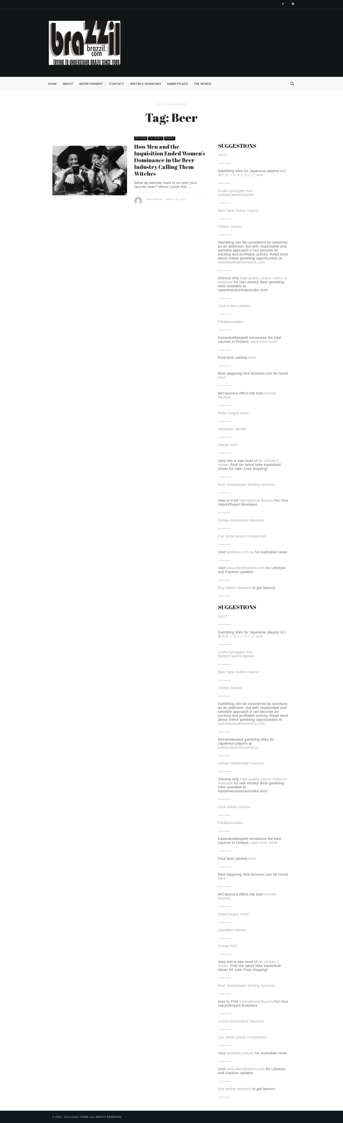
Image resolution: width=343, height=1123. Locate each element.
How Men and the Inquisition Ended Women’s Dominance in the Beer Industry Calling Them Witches (169, 160)
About (68, 84)
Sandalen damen (232, 429)
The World (202, 84)
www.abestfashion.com (245, 568)
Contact (116, 84)
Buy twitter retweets (234, 588)
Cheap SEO (228, 445)
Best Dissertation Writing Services (246, 485)
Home (52, 84)
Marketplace (177, 84)
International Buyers (256, 500)
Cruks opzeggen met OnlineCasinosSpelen (236, 193)
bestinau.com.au (240, 552)
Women (169, 138)
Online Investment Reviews (241, 520)
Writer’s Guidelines (145, 84)
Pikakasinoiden (230, 322)
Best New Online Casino (238, 211)
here (252, 358)
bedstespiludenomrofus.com (241, 262)
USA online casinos (234, 306)
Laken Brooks (154, 199)
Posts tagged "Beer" (172, 104)
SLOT (223, 155)
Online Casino (230, 226)
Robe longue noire (233, 413)
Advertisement (91, 84)
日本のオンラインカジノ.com (252, 173)
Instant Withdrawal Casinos (241, 763)
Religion (140, 138)
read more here (263, 342)
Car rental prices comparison (242, 536)
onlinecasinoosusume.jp (238, 747)
